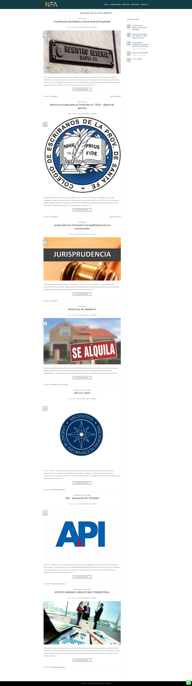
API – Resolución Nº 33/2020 (82, 498)
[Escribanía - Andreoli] (54, 4)
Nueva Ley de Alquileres (82, 309)
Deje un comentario (115, 96)
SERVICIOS (126, 4)
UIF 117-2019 (82, 392)
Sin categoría (82, 18)
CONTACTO (144, 4)
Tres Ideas (107, 683)
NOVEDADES (135, 4)
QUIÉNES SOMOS (115, 4)
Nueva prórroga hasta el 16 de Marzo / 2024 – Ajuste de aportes (140, 36)
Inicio (106, 4)
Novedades (82, 222)
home (66, 384)
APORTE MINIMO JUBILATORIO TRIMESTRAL (82, 592)
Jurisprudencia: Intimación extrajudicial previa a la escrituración (140, 44)
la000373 (107, 13)
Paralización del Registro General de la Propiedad (82, 21)
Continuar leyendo (82, 89)
